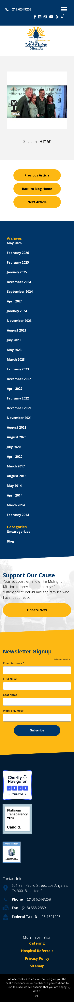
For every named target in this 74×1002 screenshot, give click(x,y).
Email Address (13, 663)
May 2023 (14, 350)
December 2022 (19, 379)
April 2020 (14, 456)
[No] (69, 988)
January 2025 (17, 272)
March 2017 (16, 466)
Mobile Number (13, 710)
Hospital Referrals (37, 951)
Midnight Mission (38, 108)
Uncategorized (19, 531)
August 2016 (16, 476)
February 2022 (18, 398)
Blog (10, 541)
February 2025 (18, 262)
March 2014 (16, 505)
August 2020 (16, 437)
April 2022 (14, 388)
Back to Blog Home (37, 189)
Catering (37, 943)
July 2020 (14, 447)
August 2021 (16, 427)
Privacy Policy (37, 958)
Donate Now (37, 610)
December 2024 (19, 282)
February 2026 (18, 253)
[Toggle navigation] (64, 9)
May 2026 (14, 243)
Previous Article (37, 175)
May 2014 (14, 485)
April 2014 (14, 495)
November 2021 (19, 418)
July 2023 (14, 340)
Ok (37, 996)
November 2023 (19, 320)
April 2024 (14, 301)
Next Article (37, 202)
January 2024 (17, 311)
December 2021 (19, 408)
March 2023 (16, 359)
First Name (10, 679)
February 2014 (18, 515)
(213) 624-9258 (39, 899)
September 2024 (20, 291)
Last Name (10, 694)
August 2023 (16, 330)
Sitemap (37, 966)
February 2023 (18, 369)
